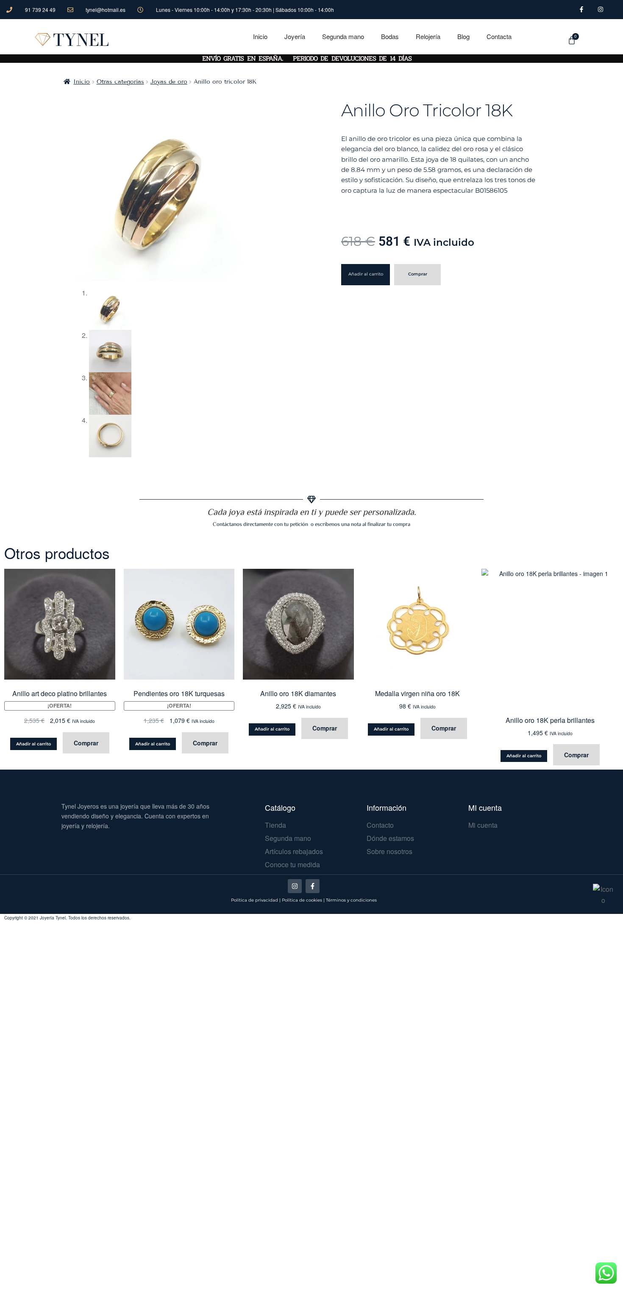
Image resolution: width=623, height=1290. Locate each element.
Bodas (390, 36)
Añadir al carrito (365, 274)
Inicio (260, 36)
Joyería (294, 36)
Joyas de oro (168, 81)
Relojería (428, 36)
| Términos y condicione (349, 900)
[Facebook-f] (313, 886)
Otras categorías (120, 81)
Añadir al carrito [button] (33, 744)
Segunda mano (343, 36)
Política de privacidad (254, 900)
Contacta (499, 36)
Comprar (417, 274)
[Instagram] (295, 886)
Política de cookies (302, 900)
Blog (463, 36)
